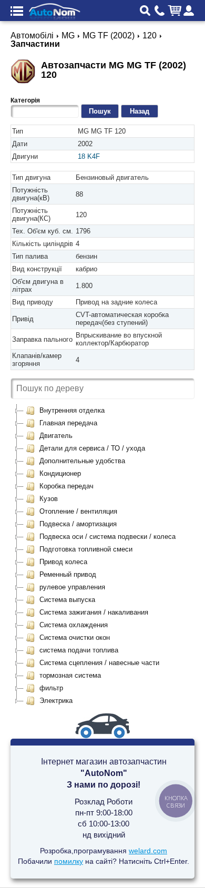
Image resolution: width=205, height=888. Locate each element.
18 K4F (89, 156)
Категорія (25, 100)
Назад (139, 111)
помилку (68, 861)
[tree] (102, 555)
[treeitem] (65, 410)
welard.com (148, 850)
